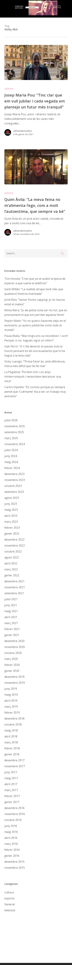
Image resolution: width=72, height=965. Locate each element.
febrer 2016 (12, 850)
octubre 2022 (13, 551)
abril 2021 (10, 617)
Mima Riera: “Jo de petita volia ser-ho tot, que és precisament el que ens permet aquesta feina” (35, 312)
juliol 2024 (11, 450)
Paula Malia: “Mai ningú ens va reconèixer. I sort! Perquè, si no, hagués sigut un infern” (36, 338)
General (9, 904)
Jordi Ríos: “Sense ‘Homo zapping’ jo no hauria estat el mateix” (34, 302)
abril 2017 (10, 784)
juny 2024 (10, 456)
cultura (8, 88)
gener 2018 (11, 754)
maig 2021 (11, 611)
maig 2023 (11, 510)
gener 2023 (11, 533)
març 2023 (11, 522)
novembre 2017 (14, 766)
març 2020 (11, 659)
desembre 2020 (14, 641)
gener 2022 (11, 575)
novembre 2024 (14, 444)
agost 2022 (11, 557)
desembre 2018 (14, 718)
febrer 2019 (12, 712)
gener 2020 (11, 671)
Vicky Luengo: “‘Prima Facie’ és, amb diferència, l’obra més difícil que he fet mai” (34, 364)
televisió (9, 910)
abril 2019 (10, 701)
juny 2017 (10, 772)
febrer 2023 (12, 528)
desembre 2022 (14, 539)
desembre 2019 (14, 677)
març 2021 (11, 623)
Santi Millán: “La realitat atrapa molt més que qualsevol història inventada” (33, 291)
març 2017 (11, 790)
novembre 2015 (14, 868)
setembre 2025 (14, 432)
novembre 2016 (14, 814)
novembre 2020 (14, 647)
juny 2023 (10, 504)
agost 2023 (11, 498)
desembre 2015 (14, 862)
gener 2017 (11, 802)
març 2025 (11, 438)
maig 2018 (11, 730)
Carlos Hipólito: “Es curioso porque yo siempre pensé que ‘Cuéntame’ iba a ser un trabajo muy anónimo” (35, 391)
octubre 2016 (13, 820)
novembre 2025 (14, 426)
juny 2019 (10, 689)
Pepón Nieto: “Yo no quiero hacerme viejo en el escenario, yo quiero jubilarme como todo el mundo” (35, 325)
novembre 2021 (14, 587)
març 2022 (11, 569)
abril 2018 (10, 736)
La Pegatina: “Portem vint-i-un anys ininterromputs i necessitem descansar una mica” (32, 376)
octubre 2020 (13, 653)
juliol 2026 (11, 420)
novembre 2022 (14, 545)
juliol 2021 (11, 599)
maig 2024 (11, 462)
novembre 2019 (14, 683)
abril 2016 (10, 838)
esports (9, 898)
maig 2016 (11, 832)
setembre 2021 (14, 593)
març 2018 (11, 742)
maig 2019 (11, 695)
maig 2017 (11, 778)
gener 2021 (11, 635)
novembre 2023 (14, 480)
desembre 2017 (14, 760)
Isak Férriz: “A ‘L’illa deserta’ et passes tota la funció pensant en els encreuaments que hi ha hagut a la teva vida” (34, 350)
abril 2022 (10, 563)
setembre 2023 (14, 492)
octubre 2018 (13, 724)
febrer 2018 (12, 748)
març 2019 (11, 706)
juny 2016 (10, 826)
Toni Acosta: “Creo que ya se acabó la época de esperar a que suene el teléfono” (34, 281)
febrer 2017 (12, 796)
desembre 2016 (14, 808)
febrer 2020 (12, 665)
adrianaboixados (22, 130)
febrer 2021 (12, 629)
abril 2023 (10, 516)
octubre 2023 (13, 486)
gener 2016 (11, 856)
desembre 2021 (14, 581)
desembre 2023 (14, 474)
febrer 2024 (12, 468)
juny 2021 (10, 605)
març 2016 (11, 844)
